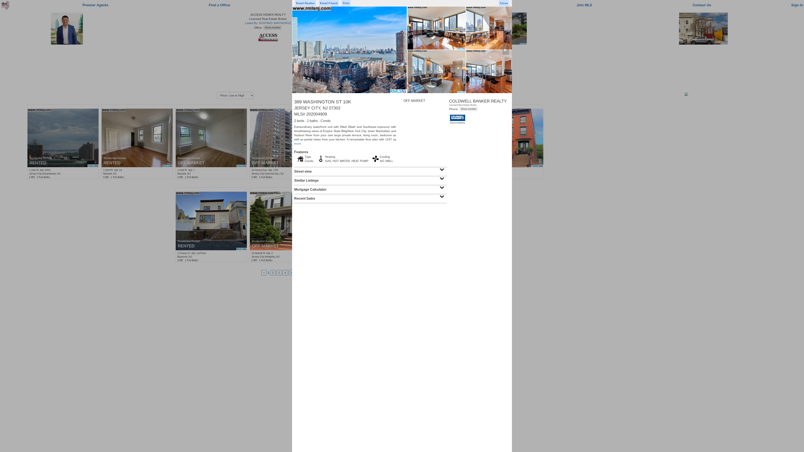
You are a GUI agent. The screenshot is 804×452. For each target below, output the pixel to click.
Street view (370, 170)
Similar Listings (370, 179)
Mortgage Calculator (370, 188)
